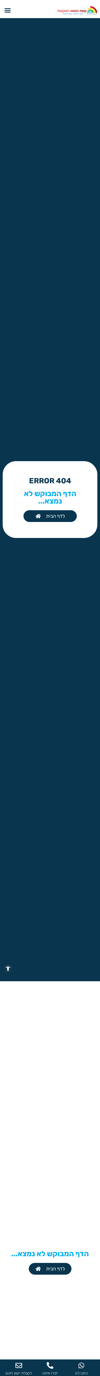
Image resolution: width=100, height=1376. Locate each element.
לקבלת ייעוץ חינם (19, 1373)
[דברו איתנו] (50, 1365)
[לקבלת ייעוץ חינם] (18, 1365)
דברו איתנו (50, 1373)
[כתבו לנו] (81, 1365)
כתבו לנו (81, 1373)
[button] (8, 968)
